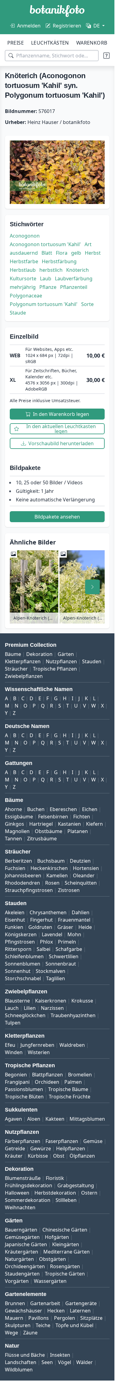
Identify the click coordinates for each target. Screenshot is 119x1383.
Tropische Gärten (65, 1273)
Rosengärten (65, 1266)
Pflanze (47, 287)
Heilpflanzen (70, 1148)
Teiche (43, 1325)
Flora (61, 252)
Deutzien (80, 860)
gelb (76, 252)
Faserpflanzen (61, 1141)
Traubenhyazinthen (73, 1015)
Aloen (33, 1118)
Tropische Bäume (68, 1089)
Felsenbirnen (53, 816)
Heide (85, 927)
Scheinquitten (81, 882)
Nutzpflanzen (61, 661)
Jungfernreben (37, 1045)
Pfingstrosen (20, 941)
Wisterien (39, 1052)
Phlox (46, 941)
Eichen (89, 809)
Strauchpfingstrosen (29, 890)
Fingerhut (41, 919)
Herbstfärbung (59, 261)
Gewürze (40, 1148)
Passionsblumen (24, 1089)
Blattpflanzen (47, 1074)
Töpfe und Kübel (74, 1325)
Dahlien (80, 912)
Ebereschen (63, 809)
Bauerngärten (21, 1229)
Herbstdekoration (55, 1192)
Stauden (91, 661)
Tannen (13, 838)
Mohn (74, 934)
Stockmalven (50, 971)
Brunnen (15, 1303)
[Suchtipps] (106, 56)
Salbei (43, 949)
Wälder (84, 1362)
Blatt (46, 252)
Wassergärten (50, 1281)
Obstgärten (52, 1259)
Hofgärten (57, 1237)
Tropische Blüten (24, 1096)
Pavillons (38, 1318)
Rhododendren (22, 882)
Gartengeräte (81, 1303)
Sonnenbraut (60, 963)
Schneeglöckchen (25, 1015)
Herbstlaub (23, 270)
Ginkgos (14, 824)
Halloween (17, 1192)
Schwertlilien (63, 956)
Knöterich (77, 270)
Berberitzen (18, 860)
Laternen (80, 1310)
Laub (45, 278)
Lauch (12, 1008)
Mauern (14, 1318)
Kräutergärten (21, 1251)
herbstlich (51, 270)
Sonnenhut (18, 971)
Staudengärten (22, 1273)
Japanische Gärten (26, 1244)
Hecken (56, 1310)
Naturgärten (19, 1259)
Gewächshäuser (23, 1310)
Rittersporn (18, 949)
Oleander (84, 875)
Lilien (30, 1008)
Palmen (73, 1082)
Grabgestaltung (75, 1185)
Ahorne (13, 809)
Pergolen (64, 1318)
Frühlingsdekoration (28, 1185)
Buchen (36, 809)
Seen (47, 1362)
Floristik (55, 1178)
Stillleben (66, 1200)
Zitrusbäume (42, 838)
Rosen (52, 882)
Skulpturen (18, 1325)
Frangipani (17, 1082)
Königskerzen (21, 934)
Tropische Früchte (69, 1096)
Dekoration (39, 654)
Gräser (65, 927)
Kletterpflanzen (23, 661)
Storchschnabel (23, 978)
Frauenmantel (74, 919)
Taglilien (55, 978)
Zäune (30, 1332)
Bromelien (80, 1074)
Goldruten (40, 927)
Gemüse (93, 1141)
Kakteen (54, 1118)
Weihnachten (20, 1207)
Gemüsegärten (22, 1237)
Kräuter (14, 1155)
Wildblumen (19, 1369)
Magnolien (17, 831)
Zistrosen (69, 890)
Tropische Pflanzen (55, 668)
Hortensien (86, 868)
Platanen (77, 831)
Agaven (13, 1118)
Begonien (16, 1074)
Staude (18, 312)
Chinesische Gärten (64, 1229)
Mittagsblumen (87, 1118)
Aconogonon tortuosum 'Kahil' (45, 244)
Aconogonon (25, 235)
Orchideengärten (25, 1266)
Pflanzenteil (73, 287)
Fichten (81, 816)
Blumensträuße (23, 1178)
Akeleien (14, 912)
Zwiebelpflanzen (24, 676)
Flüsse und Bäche (25, 1355)
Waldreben (72, 1045)
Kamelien (57, 875)
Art (88, 244)
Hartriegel (41, 824)
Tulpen (12, 1022)
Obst (58, 1155)
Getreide (15, 1148)
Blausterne (17, 1000)
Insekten (60, 1355)
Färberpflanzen (22, 1141)
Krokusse (82, 1000)
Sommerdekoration (27, 1200)
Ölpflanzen (82, 1155)
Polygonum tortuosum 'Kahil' (44, 304)
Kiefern (94, 824)
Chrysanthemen (48, 912)
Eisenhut (15, 919)
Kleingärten (65, 1244)
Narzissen (52, 1008)
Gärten (66, 654)
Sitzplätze (91, 1318)
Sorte (87, 304)
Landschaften (20, 1362)
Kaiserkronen (50, 1000)
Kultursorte (23, 278)
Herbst (93, 252)
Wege (11, 1332)
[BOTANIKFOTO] (57, 11)
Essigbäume (19, 816)
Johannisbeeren (23, 875)
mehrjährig (23, 287)
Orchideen (47, 1082)
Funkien (14, 927)
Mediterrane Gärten (66, 1251)
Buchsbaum (51, 860)
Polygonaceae (26, 295)
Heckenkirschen (49, 868)
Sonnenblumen (22, 963)
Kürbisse (38, 1155)
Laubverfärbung (73, 278)
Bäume (13, 654)
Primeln (67, 941)
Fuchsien (15, 868)
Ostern (89, 1192)
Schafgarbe (69, 949)
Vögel (64, 1362)
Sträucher (16, 668)
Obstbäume (48, 831)
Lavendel (52, 934)
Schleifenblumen (24, 956)
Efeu (10, 1045)
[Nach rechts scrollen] (92, 587)
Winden (14, 1052)
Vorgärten (17, 1281)
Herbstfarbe (24, 261)
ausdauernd (24, 252)
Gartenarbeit (45, 1303)
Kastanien (69, 824)
